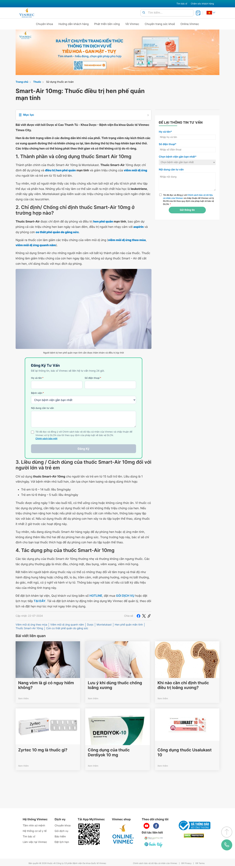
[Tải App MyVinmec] (89, 834)
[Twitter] (144, 616)
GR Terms (200, 863)
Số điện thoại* (167, 144)
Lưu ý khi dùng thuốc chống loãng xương (115, 685)
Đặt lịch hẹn (62, 842)
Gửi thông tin (187, 210)
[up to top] (226, 832)
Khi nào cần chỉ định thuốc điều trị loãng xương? (183, 685)
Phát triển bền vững (107, 24)
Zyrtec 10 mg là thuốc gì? (42, 750)
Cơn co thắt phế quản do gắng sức (67, 628)
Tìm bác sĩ (181, 3)
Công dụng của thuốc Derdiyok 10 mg (109, 752)
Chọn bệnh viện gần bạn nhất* (177, 156)
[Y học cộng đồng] (154, 838)
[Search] (143, 12)
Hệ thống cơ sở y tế (35, 831)
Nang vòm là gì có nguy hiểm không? (46, 685)
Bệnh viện (37, 393)
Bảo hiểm (60, 836)
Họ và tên (37, 378)
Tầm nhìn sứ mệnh (34, 825)
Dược (90, 624)
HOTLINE (95, 595)
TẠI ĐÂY (40, 601)
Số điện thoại (93, 378)
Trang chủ (22, 81)
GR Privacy (186, 863)
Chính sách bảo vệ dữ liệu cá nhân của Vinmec (155, 863)
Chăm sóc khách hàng (202, 3)
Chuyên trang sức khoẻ (160, 24)
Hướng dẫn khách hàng (74, 24)
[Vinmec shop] (123, 834)
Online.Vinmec (189, 24)
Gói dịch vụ (61, 831)
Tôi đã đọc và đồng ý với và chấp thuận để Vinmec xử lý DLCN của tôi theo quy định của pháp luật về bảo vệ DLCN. (188, 199)
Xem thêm (23, 698)
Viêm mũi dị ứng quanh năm (67, 624)
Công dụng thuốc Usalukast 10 (185, 752)
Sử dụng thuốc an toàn (60, 81)
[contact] (226, 844)
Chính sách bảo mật (46, 438)
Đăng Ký (83, 449)
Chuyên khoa (44, 24)
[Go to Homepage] (26, 12)
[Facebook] (138, 616)
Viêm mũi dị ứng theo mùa (31, 624)
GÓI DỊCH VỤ (125, 595)
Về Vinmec (132, 24)
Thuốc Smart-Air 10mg (29, 628)
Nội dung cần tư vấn (42, 408)
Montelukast (104, 624)
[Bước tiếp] (154, 844)
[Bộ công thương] (193, 825)
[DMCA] (194, 836)
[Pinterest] (149, 616)
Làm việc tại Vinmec (35, 842)
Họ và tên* (165, 131)
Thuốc (37, 81)
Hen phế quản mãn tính (129, 624)
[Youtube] (146, 826)
